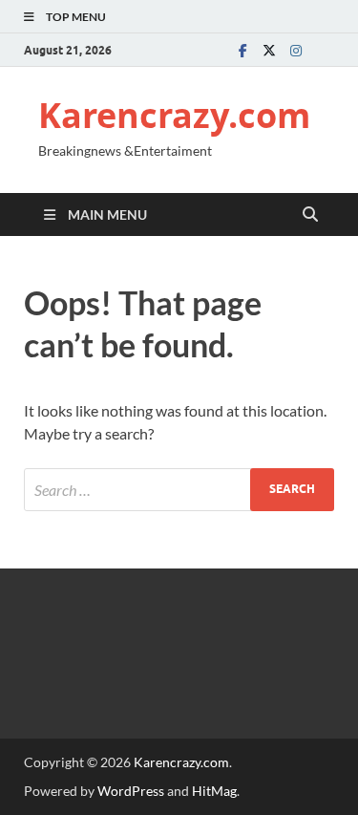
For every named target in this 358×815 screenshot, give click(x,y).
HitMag (214, 791)
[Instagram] (295, 50)
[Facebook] (242, 50)
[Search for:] (179, 489)
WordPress (130, 791)
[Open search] (310, 215)
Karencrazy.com (174, 115)
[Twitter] (269, 50)
